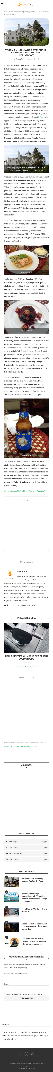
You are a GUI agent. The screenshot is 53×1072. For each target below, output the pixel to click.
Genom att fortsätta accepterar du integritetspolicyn (24, 994)
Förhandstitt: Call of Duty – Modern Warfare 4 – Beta (33, 879)
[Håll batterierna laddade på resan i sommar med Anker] (26, 638)
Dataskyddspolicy (38, 1063)
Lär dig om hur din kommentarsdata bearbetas (20, 746)
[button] (6, 645)
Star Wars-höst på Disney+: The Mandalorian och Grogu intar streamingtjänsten (34, 941)
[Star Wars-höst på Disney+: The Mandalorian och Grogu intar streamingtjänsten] (11, 942)
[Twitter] (26, 1054)
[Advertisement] (26, 526)
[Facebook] (21, 1054)
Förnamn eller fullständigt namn (15, 974)
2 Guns (41, 117)
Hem (5, 12)
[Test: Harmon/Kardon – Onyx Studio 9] (11, 912)
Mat (10, 12)
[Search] (50, 3)
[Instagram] (32, 1054)
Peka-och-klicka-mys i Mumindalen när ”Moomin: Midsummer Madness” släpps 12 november (34, 897)
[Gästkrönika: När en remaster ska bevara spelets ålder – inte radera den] (11, 927)
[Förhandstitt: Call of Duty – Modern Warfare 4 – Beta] (11, 882)
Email (6, 984)
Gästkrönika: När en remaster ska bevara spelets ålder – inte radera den (34, 926)
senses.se (19, 59)
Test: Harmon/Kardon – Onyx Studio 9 (34, 910)
